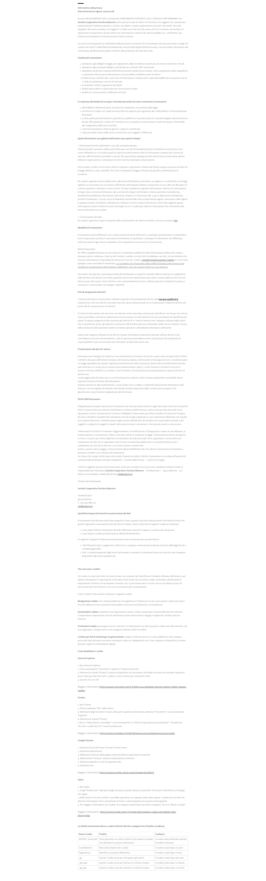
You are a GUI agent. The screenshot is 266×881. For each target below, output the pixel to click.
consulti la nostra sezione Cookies (158, 260)
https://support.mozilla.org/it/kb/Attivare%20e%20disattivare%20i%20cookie (137, 733)
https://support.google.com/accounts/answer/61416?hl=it (127, 772)
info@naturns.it (125, 474)
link (175, 221)
